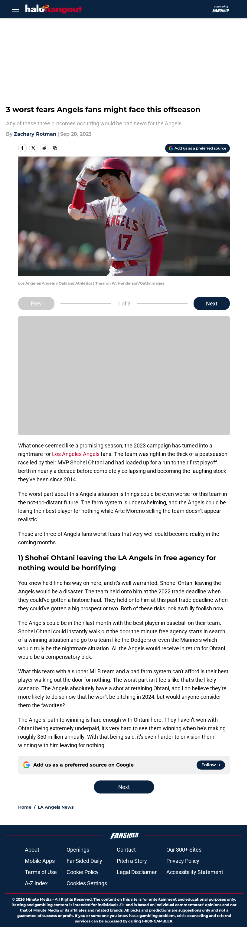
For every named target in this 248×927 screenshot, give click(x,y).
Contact (126, 849)
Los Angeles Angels (76, 454)
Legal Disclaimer (137, 872)
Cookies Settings (87, 883)
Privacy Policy (182, 861)
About (32, 849)
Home (24, 807)
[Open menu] (15, 9)
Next (211, 303)
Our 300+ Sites (183, 849)
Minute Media (38, 899)
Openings (78, 849)
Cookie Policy (83, 872)
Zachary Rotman (35, 134)
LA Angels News (55, 807)
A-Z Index (36, 883)
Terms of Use (41, 872)
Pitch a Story (132, 861)
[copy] (55, 148)
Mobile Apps (40, 861)
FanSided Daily (84, 861)
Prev (36, 303)
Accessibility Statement (194, 872)
